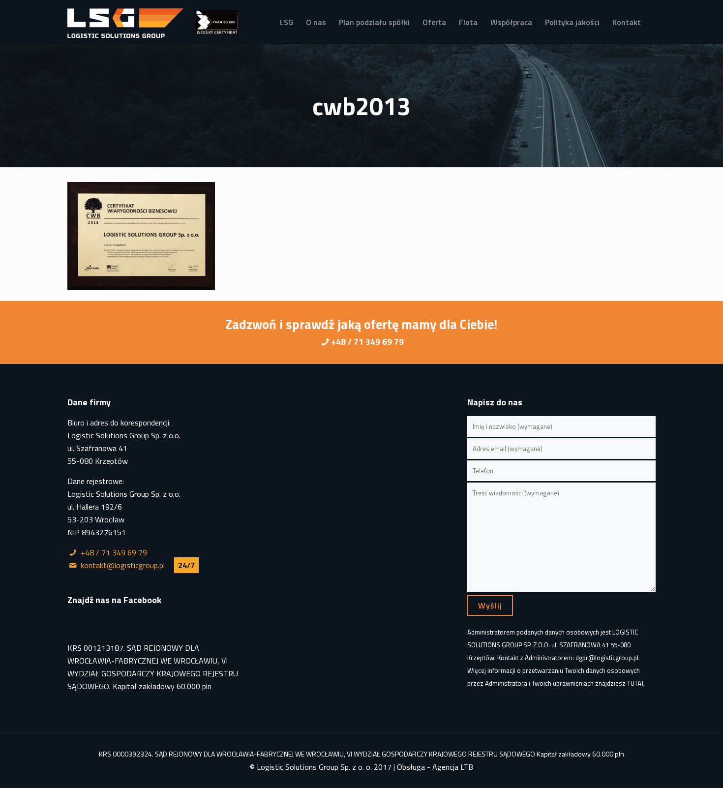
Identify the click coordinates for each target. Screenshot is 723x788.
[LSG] (125, 22)
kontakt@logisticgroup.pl (123, 565)
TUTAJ (635, 683)
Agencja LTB (452, 767)
